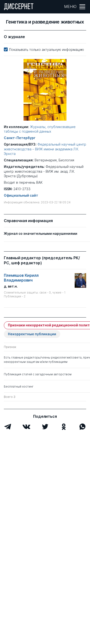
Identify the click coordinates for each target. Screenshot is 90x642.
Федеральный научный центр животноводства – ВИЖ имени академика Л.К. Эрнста (45, 148)
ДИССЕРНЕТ (19, 7)
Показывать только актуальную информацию (46, 49)
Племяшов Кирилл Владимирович (21, 277)
